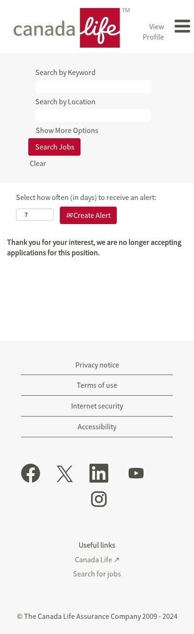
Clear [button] (38, 163)
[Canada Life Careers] (68, 26)
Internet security (97, 405)
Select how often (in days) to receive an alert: (86, 197)
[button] (181, 26)
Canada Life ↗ (97, 559)
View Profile (153, 32)
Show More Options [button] (67, 130)
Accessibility (97, 426)
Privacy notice (97, 364)
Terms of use (97, 385)
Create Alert (91, 215)
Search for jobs (97, 573)
